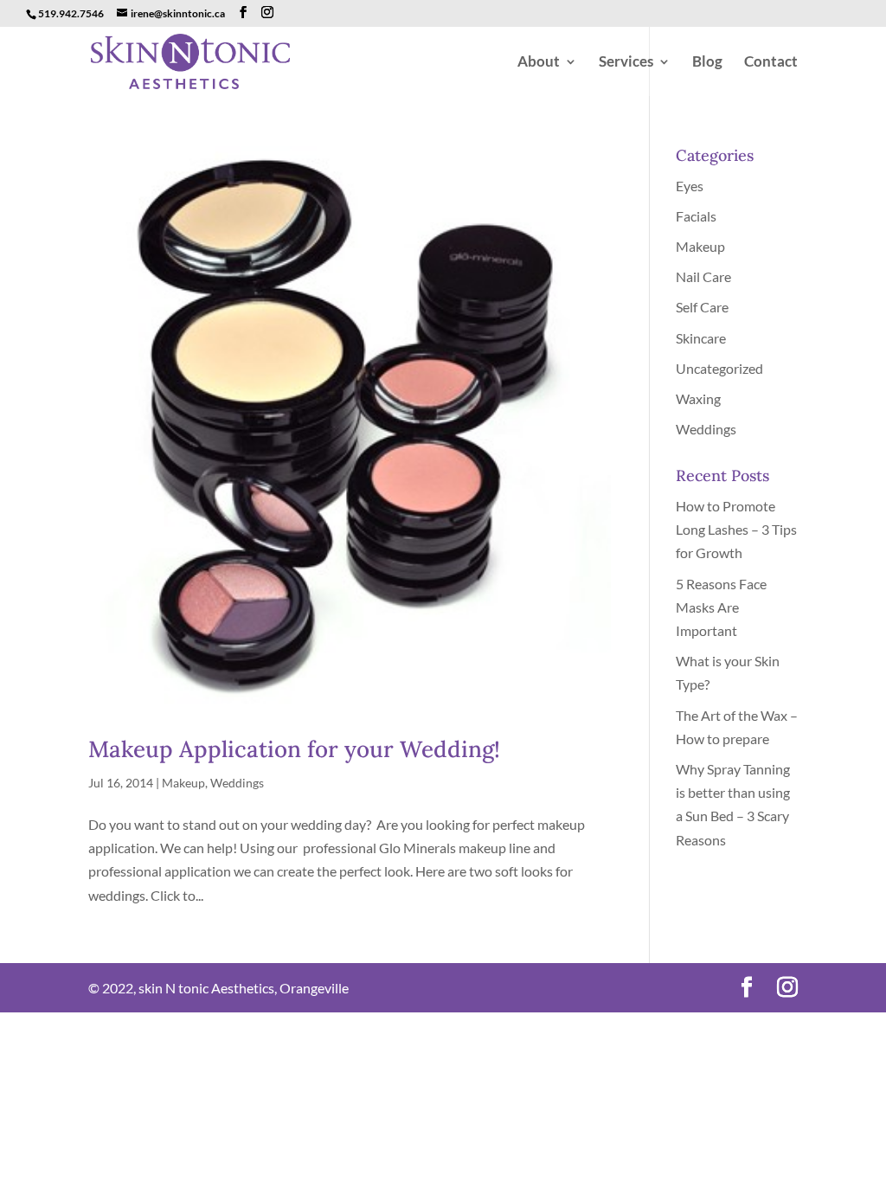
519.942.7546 (71, 13)
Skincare (701, 338)
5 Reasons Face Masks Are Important (721, 607)
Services (626, 62)
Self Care (702, 307)
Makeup (183, 782)
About (538, 62)
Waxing (698, 398)
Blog (707, 62)
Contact (771, 62)
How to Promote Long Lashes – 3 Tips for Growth (736, 529)
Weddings (237, 782)
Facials (696, 216)
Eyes (689, 185)
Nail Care (703, 276)
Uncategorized (719, 368)
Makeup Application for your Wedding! (294, 749)
